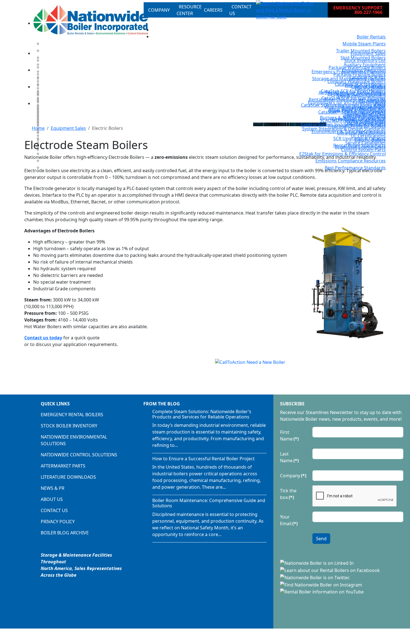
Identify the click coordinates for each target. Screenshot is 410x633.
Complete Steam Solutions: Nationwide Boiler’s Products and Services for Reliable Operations (201, 414)
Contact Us (54, 510)
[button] (287, 10)
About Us (52, 499)
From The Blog (161, 404)
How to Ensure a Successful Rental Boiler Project (203, 459)
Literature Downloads (68, 477)
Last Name (289, 457)
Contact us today (43, 338)
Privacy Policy (58, 521)
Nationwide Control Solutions (79, 455)
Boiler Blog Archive (65, 533)
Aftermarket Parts (63, 466)
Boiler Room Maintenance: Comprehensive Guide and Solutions (208, 503)
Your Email (289, 520)
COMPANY (159, 10)
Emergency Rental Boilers (72, 415)
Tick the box (288, 494)
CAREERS (213, 10)
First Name (289, 435)
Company (293, 476)
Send (321, 538)
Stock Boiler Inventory (69, 426)
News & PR (52, 488)
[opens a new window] (317, 563)
